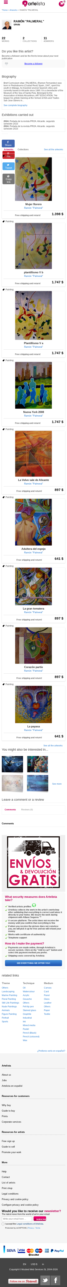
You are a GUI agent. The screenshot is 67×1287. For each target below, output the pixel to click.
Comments (10, 809)
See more (57, 784)
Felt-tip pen (28, 1006)
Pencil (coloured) (31, 1036)
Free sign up (8, 1141)
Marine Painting (9, 995)
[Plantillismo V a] (33, 315)
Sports (5, 1021)
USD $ (34, 1264)
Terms (37, 1228)
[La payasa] (33, 704)
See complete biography (15, 105)
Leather (47, 1003)
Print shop (7, 1188)
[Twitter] (45, 1280)
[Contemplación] (37, 765)
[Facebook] (55, 1280)
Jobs (4, 1080)
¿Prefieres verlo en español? (51, 1051)
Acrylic (26, 995)
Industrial (27, 1018)
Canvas (47, 988)
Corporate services (11, 1121)
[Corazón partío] (33, 645)
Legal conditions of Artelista (30, 1224)
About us (6, 1074)
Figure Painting (9, 1014)
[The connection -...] (12, 784)
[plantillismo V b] (33, 246)
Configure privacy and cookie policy (20, 1204)
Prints (5, 1116)
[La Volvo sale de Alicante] (33, 454)
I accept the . (24, 1224)
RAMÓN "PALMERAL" (29, 21)
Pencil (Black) (29, 1033)
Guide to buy (8, 1110)
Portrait (5, 1018)
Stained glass (29, 1010)
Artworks (14, 10)
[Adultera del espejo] (33, 522)
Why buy (6, 1105)
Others (5, 988)
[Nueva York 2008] (33, 385)
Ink (24, 1021)
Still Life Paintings (10, 1003)
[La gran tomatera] (33, 586)
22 (5, 39)
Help (4, 1171)
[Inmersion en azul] (12, 765)
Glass (46, 999)
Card (46, 991)
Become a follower (33, 63)
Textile (47, 1014)
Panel (47, 995)
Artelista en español (12, 1086)
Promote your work (11, 1152)
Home (5, 10)
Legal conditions (10, 1193)
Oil (24, 988)
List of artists (8, 1182)
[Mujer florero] (33, 179)
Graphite (27, 1014)
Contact (6, 1177)
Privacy (31, 1228)
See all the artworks (53, 149)
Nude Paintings (9, 1006)
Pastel (26, 1029)
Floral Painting (9, 999)
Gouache (27, 999)
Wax (25, 1040)
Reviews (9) (27, 809)
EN (24, 1264)
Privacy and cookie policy (15, 1199)
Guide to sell (8, 1146)
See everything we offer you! (33, 963)
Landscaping (8, 991)
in (43, 1264)
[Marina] (37, 784)
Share (8, 145)
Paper (47, 1010)
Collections (23, 149)
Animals (6, 1010)
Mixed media (29, 1025)
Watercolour (29, 991)
